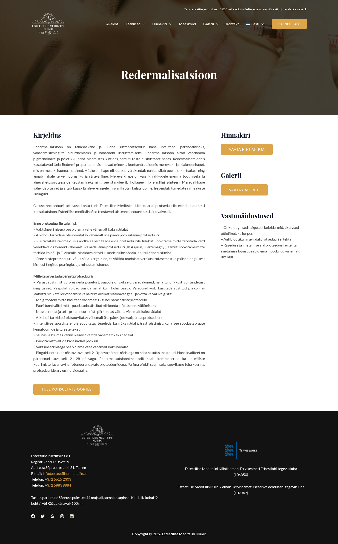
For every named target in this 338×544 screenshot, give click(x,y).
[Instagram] (62, 516)
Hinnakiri (159, 24)
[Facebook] (33, 516)
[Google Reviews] (52, 516)
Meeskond (187, 24)
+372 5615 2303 (58, 479)
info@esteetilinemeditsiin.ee (65, 473)
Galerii (208, 24)
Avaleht (112, 24)
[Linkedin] (72, 516)
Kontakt (232, 24)
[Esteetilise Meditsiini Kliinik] (48, 24)
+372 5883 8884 (58, 485)
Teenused (133, 24)
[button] (142, 24)
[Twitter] (43, 516)
